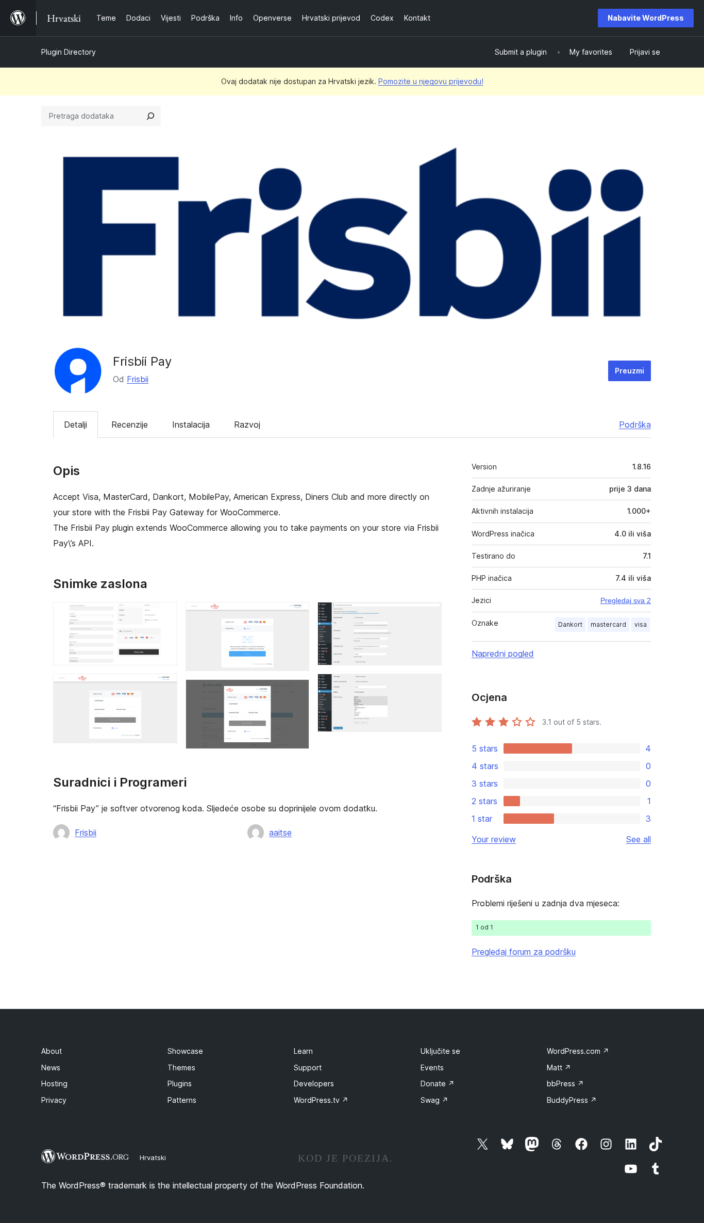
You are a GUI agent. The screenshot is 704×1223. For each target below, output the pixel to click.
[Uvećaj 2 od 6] (163, 687)
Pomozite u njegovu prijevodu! (430, 81)
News (50, 1067)
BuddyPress (572, 1100)
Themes (181, 1067)
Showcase (185, 1051)
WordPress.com (578, 1051)
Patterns (181, 1100)
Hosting (54, 1083)
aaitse (280, 832)
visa (640, 624)
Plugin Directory (68, 51)
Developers (314, 1083)
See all (638, 839)
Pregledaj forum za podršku (524, 952)
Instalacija (191, 424)
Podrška (635, 424)
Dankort (570, 624)
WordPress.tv (321, 1100)
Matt (559, 1067)
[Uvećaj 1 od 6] (163, 616)
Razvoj (247, 424)
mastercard (608, 624)
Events (432, 1067)
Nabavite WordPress (646, 17)
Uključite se (440, 1051)
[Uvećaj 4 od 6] (295, 693)
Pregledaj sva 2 (625, 600)
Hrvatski (153, 1157)
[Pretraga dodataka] (150, 116)
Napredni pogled (503, 653)
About (51, 1051)
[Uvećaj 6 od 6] (428, 687)
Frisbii (137, 379)
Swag (434, 1100)
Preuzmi (629, 370)
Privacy (53, 1100)
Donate (438, 1083)
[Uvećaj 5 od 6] (428, 616)
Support (308, 1067)
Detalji (75, 424)
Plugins (179, 1083)
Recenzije (129, 424)
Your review (494, 839)
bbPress (565, 1083)
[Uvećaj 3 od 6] (295, 616)
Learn (303, 1051)
